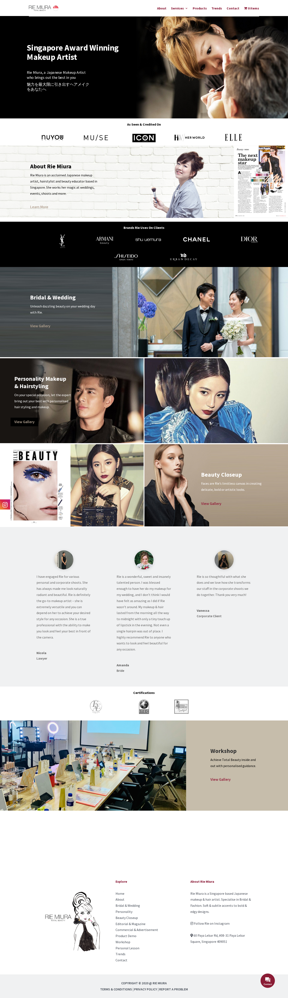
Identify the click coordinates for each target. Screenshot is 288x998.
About (161, 8)
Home (120, 893)
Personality (124, 911)
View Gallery (40, 325)
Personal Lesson (127, 948)
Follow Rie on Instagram (212, 923)
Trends (216, 8)
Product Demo (126, 936)
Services (177, 8)
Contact (233, 8)
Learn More (39, 206)
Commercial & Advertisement (137, 930)
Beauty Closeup (127, 918)
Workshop (123, 942)
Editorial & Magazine (130, 924)
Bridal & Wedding (128, 905)
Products (200, 8)
